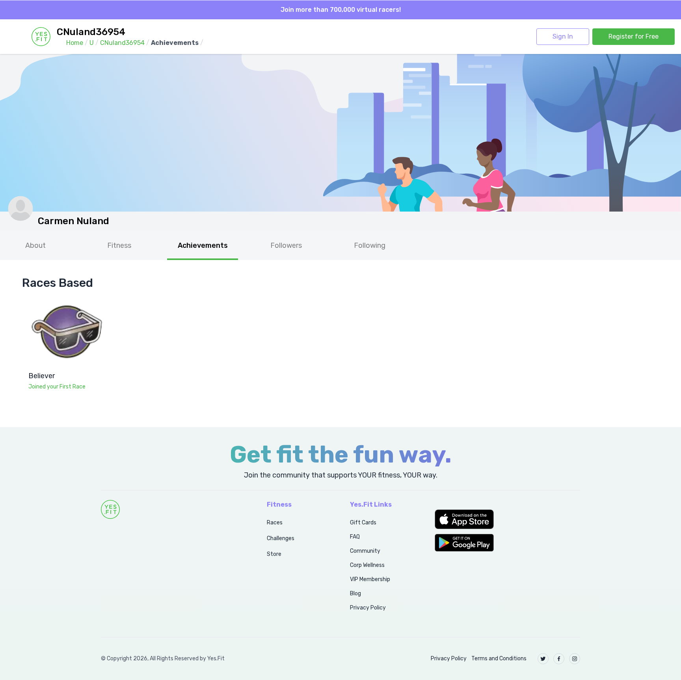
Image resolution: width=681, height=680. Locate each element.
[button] (507, 519)
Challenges (280, 538)
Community (365, 551)
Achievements (203, 245)
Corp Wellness (367, 565)
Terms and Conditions (499, 658)
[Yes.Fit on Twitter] (543, 658)
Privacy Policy (368, 607)
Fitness (119, 245)
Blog (355, 593)
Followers (286, 245)
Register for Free (633, 36)
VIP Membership (370, 579)
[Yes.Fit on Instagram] (574, 658)
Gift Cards (363, 522)
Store (274, 554)
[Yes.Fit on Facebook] (558, 658)
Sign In (563, 36)
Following (369, 245)
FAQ (355, 536)
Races (275, 522)
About (35, 245)
